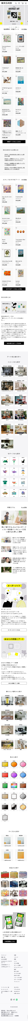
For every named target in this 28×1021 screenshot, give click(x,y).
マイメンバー (17, 981)
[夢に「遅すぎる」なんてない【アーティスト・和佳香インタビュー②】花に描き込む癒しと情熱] (14, 518)
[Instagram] (11, 999)
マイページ (3, 955)
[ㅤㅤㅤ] (5, 765)
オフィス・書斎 (17, 965)
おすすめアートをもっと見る (14, 289)
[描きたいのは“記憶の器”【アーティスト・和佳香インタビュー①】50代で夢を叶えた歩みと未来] (6, 540)
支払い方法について (11, 1010)
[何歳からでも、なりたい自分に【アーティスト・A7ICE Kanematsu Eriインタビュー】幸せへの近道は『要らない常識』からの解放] (6, 549)
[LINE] (16, 999)
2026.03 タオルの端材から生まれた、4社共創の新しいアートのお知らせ (14, 168)
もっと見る (24, 507)
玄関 (15, 955)
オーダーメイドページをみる (14, 630)
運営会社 (3, 1010)
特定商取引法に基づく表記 (7, 1014)
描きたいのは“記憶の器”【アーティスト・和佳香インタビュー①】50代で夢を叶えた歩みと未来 (19, 540)
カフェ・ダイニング (18, 967)
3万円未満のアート (5, 964)
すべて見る (24, 29)
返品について (14, 1012)
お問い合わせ (17, 993)
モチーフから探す (18, 979)
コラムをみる (17, 989)
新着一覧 (3, 957)
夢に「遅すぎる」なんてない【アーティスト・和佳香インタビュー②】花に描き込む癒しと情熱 (14, 529)
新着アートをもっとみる (14, 142)
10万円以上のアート (5, 966)
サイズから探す (17, 973)
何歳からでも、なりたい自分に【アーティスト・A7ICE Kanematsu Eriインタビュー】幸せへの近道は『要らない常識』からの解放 (20, 550)
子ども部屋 (16, 963)
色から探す (16, 971)
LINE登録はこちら (10, 941)
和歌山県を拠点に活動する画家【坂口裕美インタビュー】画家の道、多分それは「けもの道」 (19, 560)
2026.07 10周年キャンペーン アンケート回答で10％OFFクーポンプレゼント (14, 159)
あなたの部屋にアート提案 (14, 683)
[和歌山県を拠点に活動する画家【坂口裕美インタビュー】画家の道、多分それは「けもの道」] (6, 560)
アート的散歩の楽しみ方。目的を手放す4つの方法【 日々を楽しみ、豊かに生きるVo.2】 (19, 570)
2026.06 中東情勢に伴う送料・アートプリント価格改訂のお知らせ (14, 164)
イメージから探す (18, 977)
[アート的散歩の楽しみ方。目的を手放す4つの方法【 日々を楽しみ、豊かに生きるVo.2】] (6, 570)
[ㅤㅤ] (7, 372)
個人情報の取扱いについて (7, 1015)
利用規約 (17, 1015)
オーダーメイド (4, 989)
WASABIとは (17, 991)
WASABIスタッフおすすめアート (6, 962)
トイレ (15, 961)
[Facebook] (14, 999)
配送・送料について (5, 1012)
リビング (16, 957)
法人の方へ (16, 987)
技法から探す (17, 975)
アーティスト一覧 (5, 987)
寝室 (15, 959)
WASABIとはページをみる (14, 343)
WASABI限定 (4, 959)
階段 (15, 969)
